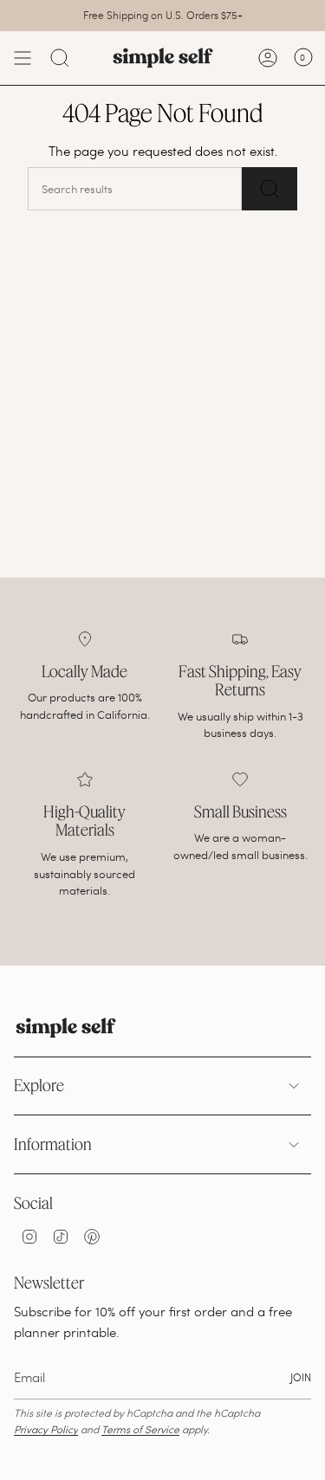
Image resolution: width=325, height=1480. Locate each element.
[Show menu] (22, 58)
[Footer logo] (66, 1027)
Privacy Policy (46, 1429)
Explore (39, 1085)
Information (53, 1144)
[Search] (60, 58)
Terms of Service (140, 1429)
